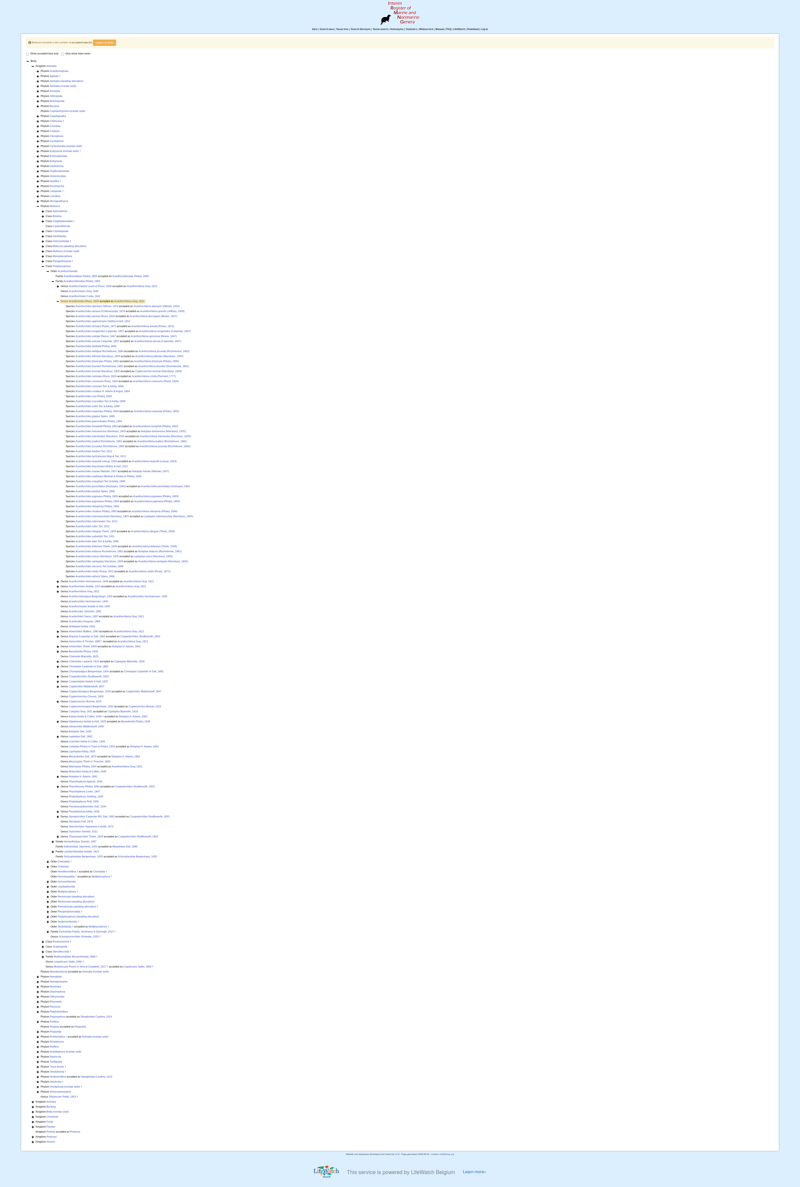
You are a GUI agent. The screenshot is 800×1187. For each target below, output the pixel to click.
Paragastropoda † (63, 261)
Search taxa (327, 29)
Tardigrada (56, 1061)
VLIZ (397, 1154)
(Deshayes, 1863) (100, 486)
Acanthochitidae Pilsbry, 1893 (80, 276)
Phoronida (56, 1001)
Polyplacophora (62, 266)
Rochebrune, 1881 (99, 366)
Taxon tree (342, 29)
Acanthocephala (59, 71)
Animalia (51, 66)
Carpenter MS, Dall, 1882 (92, 816)
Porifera (54, 1021)
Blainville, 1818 (129, 661)
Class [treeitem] (56, 211)
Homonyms (397, 29)
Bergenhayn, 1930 (91, 596)
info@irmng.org (446, 1154)
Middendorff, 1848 (86, 726)
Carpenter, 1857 (99, 331)
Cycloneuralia (66, 146)
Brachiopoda (57, 101)
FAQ (448, 29)
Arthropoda (56, 96)
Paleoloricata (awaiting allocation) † (78, 906)
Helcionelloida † (62, 241)
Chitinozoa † (57, 121)
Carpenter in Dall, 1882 (87, 636)
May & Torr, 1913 (100, 456)
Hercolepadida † (67, 876)
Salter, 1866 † (69, 961)
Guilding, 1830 (86, 796)
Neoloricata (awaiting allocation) (76, 896)
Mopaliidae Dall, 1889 (125, 846)
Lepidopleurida (66, 886)
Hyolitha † (55, 181)
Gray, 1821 (142, 286)
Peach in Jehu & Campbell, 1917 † (81, 966)
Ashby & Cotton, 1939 (87, 741)
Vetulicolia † (57, 1081)
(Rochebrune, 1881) (163, 366)
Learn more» (474, 1171)
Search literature (361, 29)
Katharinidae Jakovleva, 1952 (81, 846)
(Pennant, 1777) (154, 376)
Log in (484, 29)
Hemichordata (58, 176)
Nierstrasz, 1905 (97, 356)
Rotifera (54, 1046)
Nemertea (55, 986)
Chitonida (63, 866)
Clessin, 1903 (86, 696)
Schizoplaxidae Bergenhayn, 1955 (83, 856)
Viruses (50, 1141)
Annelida (55, 91)
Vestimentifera (58, 1076)
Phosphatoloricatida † (70, 911)
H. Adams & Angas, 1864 (102, 391)
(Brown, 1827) (153, 316)
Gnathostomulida (59, 171)
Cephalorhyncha (67, 111)
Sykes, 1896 (95, 416)
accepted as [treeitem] (103, 301)
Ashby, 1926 (82, 626)
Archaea (51, 1101)
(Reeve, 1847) (154, 336)
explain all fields (104, 42)
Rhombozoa (57, 1041)
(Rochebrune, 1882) (164, 351)
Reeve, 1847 (95, 336)
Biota (57, 1111)
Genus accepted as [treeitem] (109, 286)
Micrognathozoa (59, 201)
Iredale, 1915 (85, 586)
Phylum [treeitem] (54, 71)
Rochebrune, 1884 (99, 351)
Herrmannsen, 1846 (88, 581)
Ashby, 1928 (84, 811)
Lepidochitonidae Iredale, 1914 (81, 851)
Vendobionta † (58, 1071)
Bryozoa (54, 106)
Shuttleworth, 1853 (140, 636)
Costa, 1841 (84, 296)
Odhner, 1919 (96, 306)
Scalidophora (65, 1051)
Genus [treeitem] (80, 291)
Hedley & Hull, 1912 (102, 321)
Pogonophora (57, 1016)
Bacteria (51, 1106)
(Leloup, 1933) (154, 461)
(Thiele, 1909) (153, 531)
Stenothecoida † (62, 951)
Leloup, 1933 (96, 461)
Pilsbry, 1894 (95, 346)
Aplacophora (60, 211)
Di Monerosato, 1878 (100, 311)
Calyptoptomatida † (64, 221)
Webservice (426, 29)
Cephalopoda (60, 231)
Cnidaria (55, 131)
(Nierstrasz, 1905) (159, 356)
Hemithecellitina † (68, 871)
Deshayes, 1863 (165, 486)
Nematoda (56, 976)
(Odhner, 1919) (156, 306)
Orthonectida (57, 996)
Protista (50, 1131)
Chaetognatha (58, 116)
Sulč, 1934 (87, 806)
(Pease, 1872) (152, 326)
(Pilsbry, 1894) (155, 511)
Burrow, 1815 (85, 701)
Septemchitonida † (68, 921)
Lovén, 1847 (84, 791)
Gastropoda (59, 236)
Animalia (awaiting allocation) (66, 81)
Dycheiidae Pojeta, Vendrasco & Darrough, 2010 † (87, 931)
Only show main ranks (77, 53)
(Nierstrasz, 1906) (163, 561)
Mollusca (55, 206)
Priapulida (80, 1026)
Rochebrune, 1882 (99, 446)
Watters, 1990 (84, 631)
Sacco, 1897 (83, 616)
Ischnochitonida (67, 881)
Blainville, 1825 (84, 656)
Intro (315, 29)
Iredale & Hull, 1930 (89, 606)
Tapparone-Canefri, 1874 (91, 826)
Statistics (411, 29)
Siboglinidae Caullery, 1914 (96, 1016)
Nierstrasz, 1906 (99, 561)
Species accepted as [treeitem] (123, 306)
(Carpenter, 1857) (165, 331)
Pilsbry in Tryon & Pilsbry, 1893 (92, 746)
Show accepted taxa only (44, 53)
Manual (439, 29)
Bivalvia (57, 216)
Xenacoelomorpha (60, 1091)
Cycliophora (57, 141)
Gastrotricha (57, 166)
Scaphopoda (60, 946)
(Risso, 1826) (156, 381)
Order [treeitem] (64, 271)
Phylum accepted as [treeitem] (75, 971)
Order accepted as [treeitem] (79, 871)
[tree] (400, 602)
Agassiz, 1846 (85, 781)
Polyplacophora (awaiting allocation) (78, 916)
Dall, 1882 (80, 736)
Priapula (54, 1026)
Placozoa (55, 1006)
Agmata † (55, 76)
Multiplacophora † (102, 876)
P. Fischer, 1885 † (85, 641)
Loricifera (55, 196)
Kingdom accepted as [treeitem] (58, 1131)
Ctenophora (56, 136)
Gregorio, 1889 (84, 621)
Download (473, 29)
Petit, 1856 (84, 801)
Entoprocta (56, 161)
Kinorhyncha (57, 186)
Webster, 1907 (96, 471)
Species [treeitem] (98, 321)
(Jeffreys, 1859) (162, 311)
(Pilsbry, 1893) (156, 361)
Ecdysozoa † (65, 151)
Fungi (49, 1121)
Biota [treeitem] (33, 61)
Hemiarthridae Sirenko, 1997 (80, 841)
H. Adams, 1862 (126, 646)
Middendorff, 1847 (86, 686)
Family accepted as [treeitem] (102, 276)
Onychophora (57, 991)
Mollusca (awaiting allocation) (69, 246)
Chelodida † (65, 861)
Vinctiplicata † (66, 1086)
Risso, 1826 (84, 301)
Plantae (50, 1126)
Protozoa (75, 1131)
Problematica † (58, 1036)
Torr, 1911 (95, 536)
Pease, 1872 (95, 326)
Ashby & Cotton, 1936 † (86, 716)
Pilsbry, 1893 (97, 361)
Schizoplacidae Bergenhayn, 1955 (137, 856)
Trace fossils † (58, 1066)
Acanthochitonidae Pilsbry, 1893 (130, 276)
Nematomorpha (59, 981)
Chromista (52, 1116)
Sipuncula (55, 1056)
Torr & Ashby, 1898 (99, 386)
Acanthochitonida (68, 271)
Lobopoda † (57, 191)
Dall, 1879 (82, 756)
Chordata (55, 126)
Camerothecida (61, 226)
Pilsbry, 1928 (83, 651)
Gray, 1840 (84, 291)
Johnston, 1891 (85, 611)
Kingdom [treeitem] (46, 66)
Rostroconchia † (62, 941)
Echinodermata (58, 156)
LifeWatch (459, 29)
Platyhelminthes (59, 1011)
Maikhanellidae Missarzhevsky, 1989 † (76, 956)
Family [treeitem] (78, 281)
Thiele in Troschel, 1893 (89, 761)
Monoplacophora (62, 256)
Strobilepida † (66, 926)
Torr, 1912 (93, 451)
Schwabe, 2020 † (80, 936)
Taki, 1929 (80, 731)
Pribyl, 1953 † (63, 1096)
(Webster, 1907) (150, 471)
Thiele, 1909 (95, 531)
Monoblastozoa (58, 971)
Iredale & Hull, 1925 (88, 681)
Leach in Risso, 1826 (90, 286)
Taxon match (380, 29)
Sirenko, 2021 (83, 831)
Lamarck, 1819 (84, 661)
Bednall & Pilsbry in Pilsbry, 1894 (108, 476)
